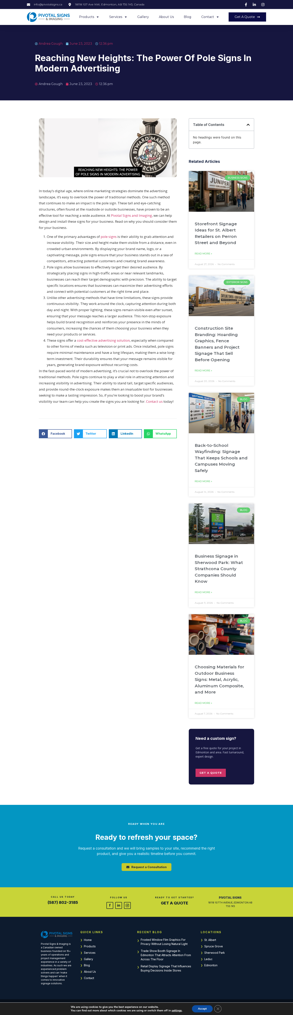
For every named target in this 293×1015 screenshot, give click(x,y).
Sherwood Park (214, 952)
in (118, 905)
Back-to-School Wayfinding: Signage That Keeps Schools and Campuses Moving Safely (221, 458)
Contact (207, 17)
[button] (55, 433)
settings (177, 1010)
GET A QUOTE (174, 903)
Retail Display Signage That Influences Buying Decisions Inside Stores (166, 968)
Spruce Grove (213, 946)
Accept (202, 1009)
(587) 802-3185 (63, 902)
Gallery (143, 17)
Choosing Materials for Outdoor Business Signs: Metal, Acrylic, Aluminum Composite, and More (219, 679)
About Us (166, 17)
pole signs (109, 236)
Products (86, 17)
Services (115, 17)
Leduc (208, 959)
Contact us (154, 401)
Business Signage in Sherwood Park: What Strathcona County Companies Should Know (219, 569)
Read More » (203, 253)
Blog (187, 17)
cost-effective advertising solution (103, 340)
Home (88, 940)
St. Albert (210, 940)
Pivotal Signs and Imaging (131, 215)
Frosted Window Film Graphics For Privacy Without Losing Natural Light (164, 942)
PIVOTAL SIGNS (230, 897)
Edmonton (210, 965)
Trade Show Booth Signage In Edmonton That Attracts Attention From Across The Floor (166, 955)
